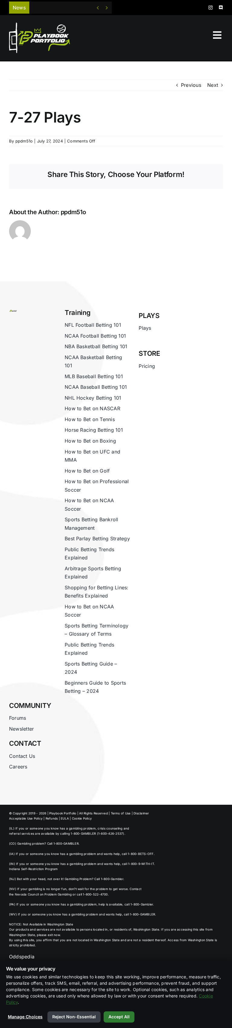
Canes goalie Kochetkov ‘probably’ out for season (92, 8)
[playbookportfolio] (42, 24)
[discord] (221, 7)
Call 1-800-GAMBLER (63, 843)
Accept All (119, 1016)
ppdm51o (24, 141)
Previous (191, 85)
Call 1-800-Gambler (108, 879)
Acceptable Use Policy (26, 818)
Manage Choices (25, 1016)
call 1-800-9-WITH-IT (138, 864)
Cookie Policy (82, 818)
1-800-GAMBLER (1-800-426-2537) (97, 833)
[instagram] (210, 7)
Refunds (52, 818)
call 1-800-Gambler (138, 904)
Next (212, 85)
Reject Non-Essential (74, 1016)
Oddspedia (21, 957)
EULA (65, 818)
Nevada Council (27, 894)
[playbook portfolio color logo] (13, 312)
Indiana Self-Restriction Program (33, 869)
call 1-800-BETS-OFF (138, 854)
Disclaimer (141, 813)
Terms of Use (121, 813)
